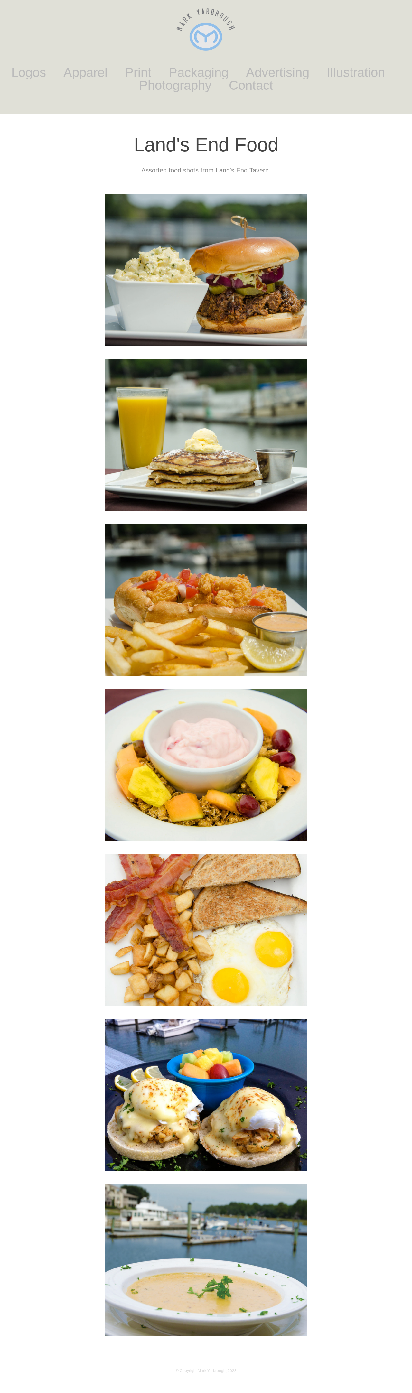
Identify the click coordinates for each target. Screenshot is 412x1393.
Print (138, 72)
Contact (251, 85)
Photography (175, 85)
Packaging (199, 72)
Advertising (277, 72)
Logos (28, 72)
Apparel (85, 72)
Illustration (356, 72)
